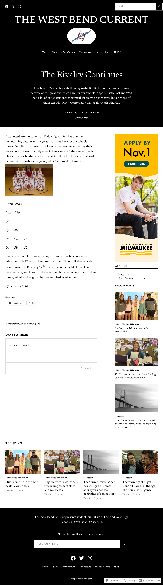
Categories (123, 274)
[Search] (159, 6)
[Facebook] (7, 6)
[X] (13, 6)
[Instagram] (19, 6)
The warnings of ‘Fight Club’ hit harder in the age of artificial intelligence (138, 486)
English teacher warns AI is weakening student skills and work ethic (135, 376)
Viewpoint (120, 417)
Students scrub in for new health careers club (132, 330)
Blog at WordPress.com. (81, 579)
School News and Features (127, 324)
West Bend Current (14, 491)
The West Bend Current (81, 20)
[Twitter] (81, 558)
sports (37, 324)
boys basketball (12, 324)
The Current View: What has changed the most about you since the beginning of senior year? (135, 423)
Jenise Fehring (27, 324)
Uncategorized (81, 118)
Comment (86, 368)
